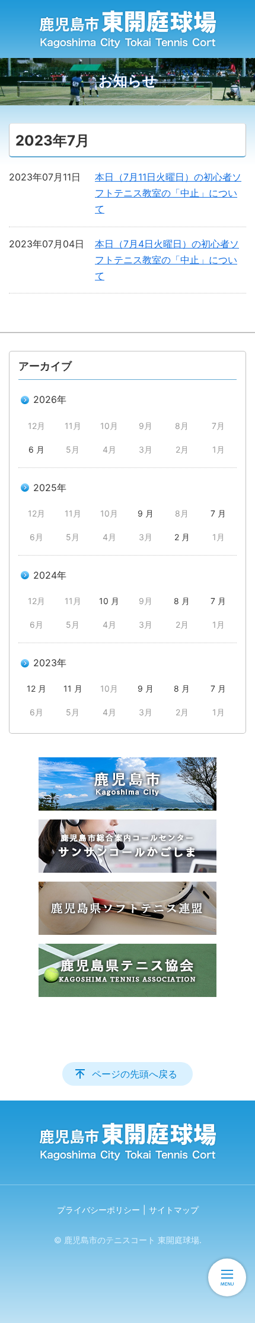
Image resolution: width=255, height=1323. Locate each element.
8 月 (182, 601)
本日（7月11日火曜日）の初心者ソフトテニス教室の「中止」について (168, 193)
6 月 (36, 449)
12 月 (36, 688)
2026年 (49, 399)
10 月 (109, 601)
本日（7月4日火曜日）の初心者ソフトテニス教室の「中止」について (167, 260)
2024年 (49, 575)
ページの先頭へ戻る (134, 1074)
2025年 (49, 487)
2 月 (182, 537)
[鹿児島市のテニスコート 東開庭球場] (127, 29)
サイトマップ (174, 1210)
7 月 (218, 513)
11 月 (72, 688)
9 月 (146, 513)
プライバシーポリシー (98, 1210)
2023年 (49, 663)
